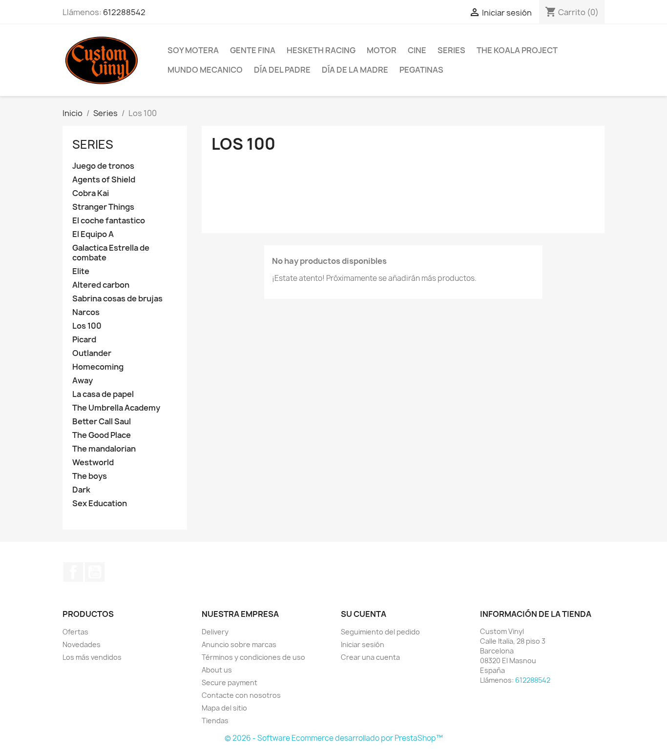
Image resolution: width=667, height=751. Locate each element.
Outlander (91, 353)
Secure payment (229, 682)
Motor (381, 50)
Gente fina (252, 50)
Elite (80, 271)
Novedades (82, 644)
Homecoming (98, 367)
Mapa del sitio (224, 707)
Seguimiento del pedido (380, 631)
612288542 (124, 12)
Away (82, 381)
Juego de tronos (103, 166)
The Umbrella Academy (116, 408)
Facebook (73, 572)
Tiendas (215, 720)
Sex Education (99, 503)
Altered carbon (100, 285)
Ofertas (75, 631)
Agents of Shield (103, 180)
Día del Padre (282, 69)
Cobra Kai (90, 193)
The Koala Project (517, 50)
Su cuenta (363, 614)
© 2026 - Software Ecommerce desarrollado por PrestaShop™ (334, 738)
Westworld (93, 462)
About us (217, 669)
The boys (89, 476)
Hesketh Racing (321, 50)
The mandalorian (104, 449)
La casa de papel (103, 394)
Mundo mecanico (205, 69)
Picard (84, 340)
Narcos (86, 312)
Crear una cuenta (370, 657)
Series (451, 50)
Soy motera (193, 50)
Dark (81, 490)
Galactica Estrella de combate (110, 253)
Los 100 (87, 326)
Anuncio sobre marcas (239, 644)
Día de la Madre (355, 69)
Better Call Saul (101, 421)
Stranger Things (103, 207)
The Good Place (101, 435)
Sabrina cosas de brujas (117, 299)
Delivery (215, 631)
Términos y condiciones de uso (253, 657)
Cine (417, 50)
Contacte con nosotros (241, 695)
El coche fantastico (108, 221)
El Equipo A (93, 234)
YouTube (94, 572)
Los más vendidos (92, 657)
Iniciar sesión (362, 644)
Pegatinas (421, 69)
